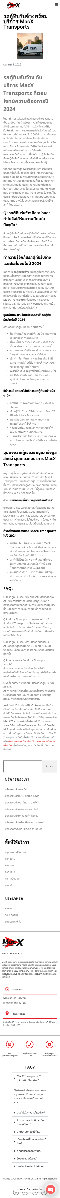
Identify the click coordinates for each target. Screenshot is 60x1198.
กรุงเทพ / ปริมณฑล (15, 852)
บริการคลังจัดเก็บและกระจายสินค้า (23, 829)
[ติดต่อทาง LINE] (10, 1044)
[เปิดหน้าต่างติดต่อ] (56, 4)
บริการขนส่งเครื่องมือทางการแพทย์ (24, 822)
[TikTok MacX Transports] (16, 1192)
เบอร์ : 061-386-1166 (30, 1054)
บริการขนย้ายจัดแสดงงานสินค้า (22, 809)
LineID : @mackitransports (10, 1054)
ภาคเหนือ (10, 872)
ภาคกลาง (10, 865)
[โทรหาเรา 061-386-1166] (30, 1044)
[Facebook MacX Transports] (49, 1044)
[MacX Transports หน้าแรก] (26, 5)
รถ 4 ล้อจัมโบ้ (12, 915)
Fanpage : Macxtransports (49, 1054)
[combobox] (22, 766)
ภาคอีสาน (10, 859)
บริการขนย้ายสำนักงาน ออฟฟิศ (22, 803)
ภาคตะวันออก (12, 879)
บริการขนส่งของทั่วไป (16, 789)
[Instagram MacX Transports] (25, 1192)
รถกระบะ (9, 908)
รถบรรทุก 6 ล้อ (13, 922)
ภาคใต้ (8, 885)
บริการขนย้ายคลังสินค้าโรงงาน (21, 816)
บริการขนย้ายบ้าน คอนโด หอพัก (22, 796)
